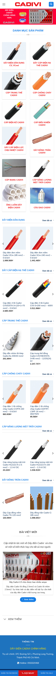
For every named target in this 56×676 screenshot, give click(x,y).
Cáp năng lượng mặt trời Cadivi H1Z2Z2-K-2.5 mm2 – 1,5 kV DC (14, 464)
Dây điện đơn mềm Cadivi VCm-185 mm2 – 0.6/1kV (14, 255)
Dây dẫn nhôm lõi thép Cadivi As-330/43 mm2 (13, 354)
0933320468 (33, 663)
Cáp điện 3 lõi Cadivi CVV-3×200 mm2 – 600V (41, 304)
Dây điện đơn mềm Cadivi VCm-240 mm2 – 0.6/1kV (41, 255)
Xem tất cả (47, 220)
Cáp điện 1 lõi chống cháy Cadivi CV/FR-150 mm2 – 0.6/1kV (13, 408)
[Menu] (4, 4)
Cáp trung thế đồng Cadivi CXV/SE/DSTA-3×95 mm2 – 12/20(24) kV (40, 357)
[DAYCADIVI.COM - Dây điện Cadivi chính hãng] (28, 4)
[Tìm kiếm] (51, 4)
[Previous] (3, 243)
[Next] (52, 243)
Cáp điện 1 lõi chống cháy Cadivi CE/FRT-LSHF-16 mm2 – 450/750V (39, 410)
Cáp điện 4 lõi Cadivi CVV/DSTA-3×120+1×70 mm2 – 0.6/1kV (14, 305)
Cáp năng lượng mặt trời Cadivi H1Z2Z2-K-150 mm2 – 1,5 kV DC (41, 464)
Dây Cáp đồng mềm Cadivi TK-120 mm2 (12, 514)
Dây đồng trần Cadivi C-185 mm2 (41, 514)
